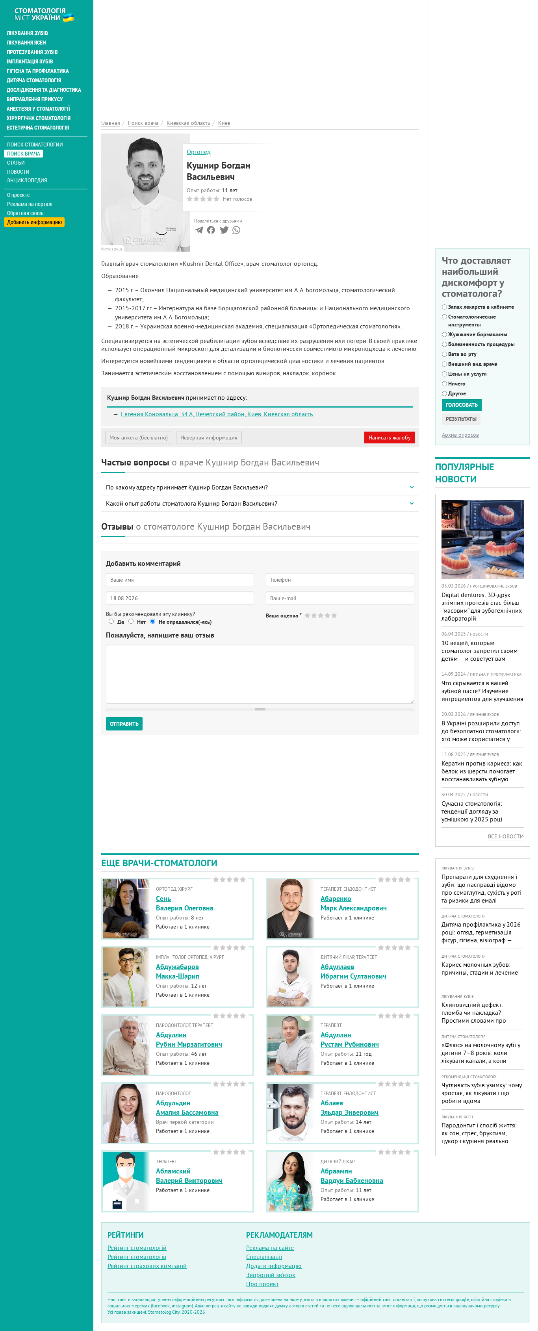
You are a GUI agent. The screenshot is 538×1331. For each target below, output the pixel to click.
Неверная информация (208, 437)
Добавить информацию (34, 222)
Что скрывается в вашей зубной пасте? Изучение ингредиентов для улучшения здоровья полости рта (482, 694)
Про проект (262, 1284)
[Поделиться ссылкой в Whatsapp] (236, 231)
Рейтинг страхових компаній (147, 1266)
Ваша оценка (284, 615)
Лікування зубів (27, 33)
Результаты (461, 419)
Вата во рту (462, 354)
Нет (141, 621)
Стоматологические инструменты (472, 320)
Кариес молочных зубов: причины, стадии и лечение (480, 968)
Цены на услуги (467, 373)
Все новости (506, 836)
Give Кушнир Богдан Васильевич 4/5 (328, 615)
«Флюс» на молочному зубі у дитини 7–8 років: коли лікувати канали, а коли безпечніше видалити (481, 1056)
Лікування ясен (26, 42)
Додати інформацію (274, 1266)
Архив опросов (460, 434)
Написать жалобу (390, 437)
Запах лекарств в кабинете (481, 306)
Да (120, 621)
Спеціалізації (264, 1257)
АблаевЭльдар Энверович (349, 1107)
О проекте (18, 194)
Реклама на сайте (270, 1247)
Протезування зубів (32, 52)
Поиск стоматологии (35, 144)
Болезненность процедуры (481, 344)
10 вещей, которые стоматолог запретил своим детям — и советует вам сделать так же (480, 654)
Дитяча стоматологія (34, 80)
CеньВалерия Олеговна (184, 903)
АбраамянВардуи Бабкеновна (352, 1175)
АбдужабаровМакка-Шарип (178, 971)
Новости (18, 171)
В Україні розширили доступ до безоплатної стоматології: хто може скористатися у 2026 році (481, 735)
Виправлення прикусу (35, 99)
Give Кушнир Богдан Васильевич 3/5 (321, 615)
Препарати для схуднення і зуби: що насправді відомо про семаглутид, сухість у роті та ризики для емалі (481, 888)
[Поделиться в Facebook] (211, 231)
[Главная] (48, 14)
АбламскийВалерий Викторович (189, 1175)
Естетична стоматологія (38, 127)
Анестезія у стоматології (38, 109)
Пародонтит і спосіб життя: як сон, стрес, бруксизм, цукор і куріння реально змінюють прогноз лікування (481, 1137)
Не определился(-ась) (185, 621)
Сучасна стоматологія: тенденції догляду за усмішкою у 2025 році (472, 811)
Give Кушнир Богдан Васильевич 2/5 (314, 615)
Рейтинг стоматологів (137, 1257)
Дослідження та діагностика (44, 90)
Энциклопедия (27, 180)
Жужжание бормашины (477, 334)
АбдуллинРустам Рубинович (350, 1039)
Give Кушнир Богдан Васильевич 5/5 (334, 615)
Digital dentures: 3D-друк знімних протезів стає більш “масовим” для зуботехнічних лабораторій (482, 606)
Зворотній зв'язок (270, 1275)
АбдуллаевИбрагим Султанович (353, 971)
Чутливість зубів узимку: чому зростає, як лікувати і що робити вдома (481, 1093)
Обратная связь (25, 213)
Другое (457, 393)
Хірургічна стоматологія (38, 118)
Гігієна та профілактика (38, 71)
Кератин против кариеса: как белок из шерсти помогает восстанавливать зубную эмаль (482, 775)
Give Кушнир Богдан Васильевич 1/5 (307, 615)
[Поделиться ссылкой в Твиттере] (223, 231)
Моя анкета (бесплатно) (138, 437)
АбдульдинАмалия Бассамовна (187, 1107)
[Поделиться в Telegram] (199, 231)
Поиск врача (23, 153)
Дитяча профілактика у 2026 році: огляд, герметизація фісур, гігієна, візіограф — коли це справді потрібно (481, 936)
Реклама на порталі (29, 204)
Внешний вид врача (472, 363)
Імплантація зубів (30, 61)
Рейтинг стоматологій (137, 1247)
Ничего (457, 383)
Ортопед (199, 152)
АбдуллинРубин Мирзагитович (189, 1039)
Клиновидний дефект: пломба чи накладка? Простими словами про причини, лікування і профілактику (474, 1020)
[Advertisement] (260, 55)
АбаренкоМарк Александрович (354, 903)
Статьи (16, 162)
